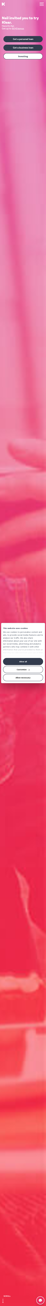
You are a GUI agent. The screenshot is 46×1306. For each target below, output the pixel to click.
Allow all (23, 661)
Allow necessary (23, 677)
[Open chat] (40, 1300)
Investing (23, 56)
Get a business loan (23, 48)
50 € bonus (18, 28)
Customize (21, 669)
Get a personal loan (23, 39)
